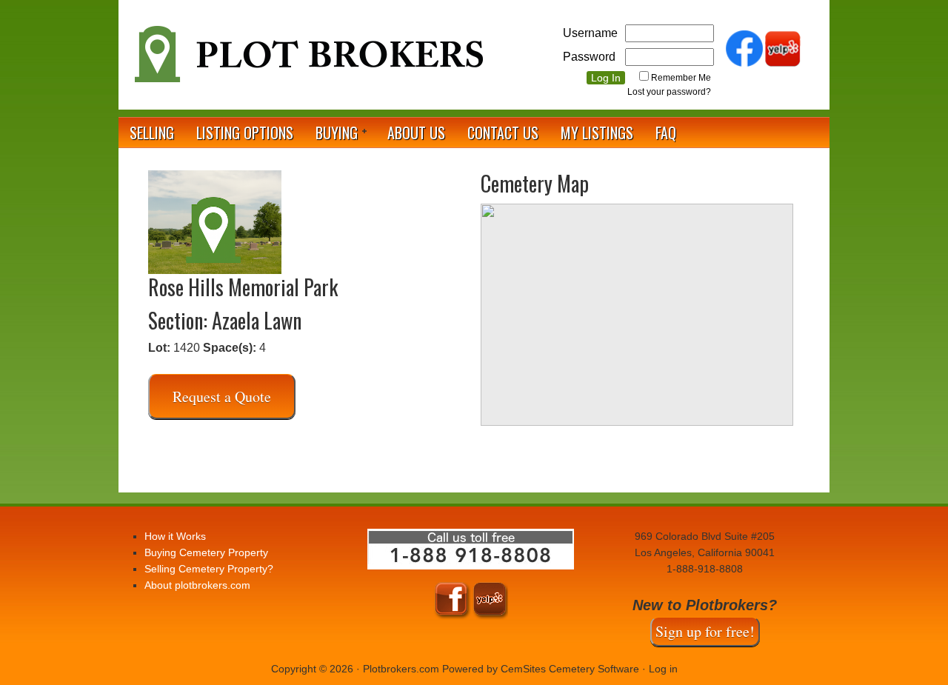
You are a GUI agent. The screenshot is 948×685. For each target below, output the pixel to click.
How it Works (175, 536)
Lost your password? (669, 92)
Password (589, 56)
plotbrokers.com (307, 60)
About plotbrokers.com (197, 585)
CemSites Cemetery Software (570, 669)
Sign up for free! (705, 631)
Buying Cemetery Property (206, 552)
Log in (663, 669)
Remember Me (681, 78)
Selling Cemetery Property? (208, 569)
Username (590, 33)
